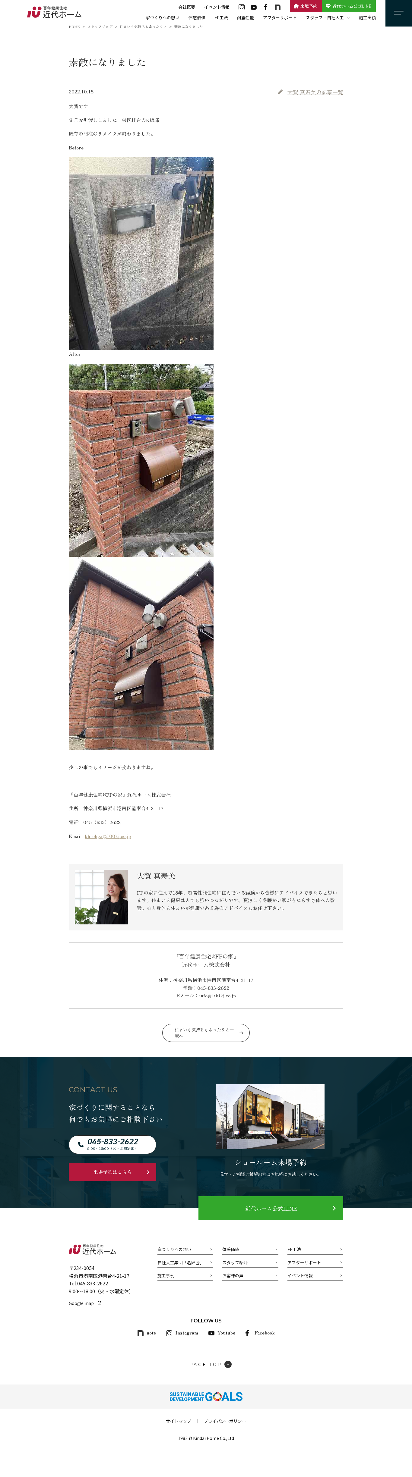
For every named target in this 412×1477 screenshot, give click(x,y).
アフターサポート (280, 17)
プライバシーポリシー (225, 1421)
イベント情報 (217, 7)
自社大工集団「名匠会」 (180, 1262)
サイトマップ (178, 1421)
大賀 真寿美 (315, 92)
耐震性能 (245, 17)
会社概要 (186, 7)
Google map (81, 1303)
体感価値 (197, 17)
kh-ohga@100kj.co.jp (108, 835)
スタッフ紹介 (235, 1262)
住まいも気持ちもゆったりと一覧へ (204, 1033)
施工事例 (165, 1275)
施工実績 (367, 17)
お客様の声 (232, 1275)
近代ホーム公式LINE (351, 6)
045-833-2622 (92, 1283)
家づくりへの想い (162, 17)
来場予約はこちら (112, 1171)
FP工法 (221, 17)
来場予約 (308, 6)
